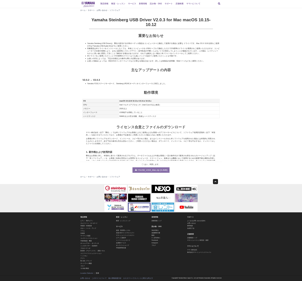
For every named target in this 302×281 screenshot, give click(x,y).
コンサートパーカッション (88, 238)
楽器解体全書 (156, 233)
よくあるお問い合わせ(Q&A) (196, 221)
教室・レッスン (118, 3)
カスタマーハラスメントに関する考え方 (138, 278)
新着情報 (143, 3)
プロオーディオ (85, 248)
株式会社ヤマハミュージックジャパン (199, 252)
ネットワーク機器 (86, 263)
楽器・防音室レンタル (123, 230)
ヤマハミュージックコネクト (125, 235)
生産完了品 (190, 228)
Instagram (155, 243)
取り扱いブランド (86, 261)
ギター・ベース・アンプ (88, 228)
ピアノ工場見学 (121, 238)
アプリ (82, 258)
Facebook (155, 240)
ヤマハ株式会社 (192, 250)
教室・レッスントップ (123, 221)
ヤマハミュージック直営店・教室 (197, 240)
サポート (169, 3)
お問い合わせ (191, 223)
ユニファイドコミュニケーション (91, 253)
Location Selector (86, 273)
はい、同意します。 (152, 164)
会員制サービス (121, 243)
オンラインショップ (122, 245)
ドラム (82, 231)
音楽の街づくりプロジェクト (125, 233)
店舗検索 (180, 3)
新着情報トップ (156, 221)
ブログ (154, 245)
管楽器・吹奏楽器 (86, 226)
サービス (132, 3)
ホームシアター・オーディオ (89, 243)
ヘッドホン (84, 256)
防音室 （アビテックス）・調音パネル (92, 251)
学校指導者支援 (121, 248)
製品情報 (104, 3)
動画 (153, 235)
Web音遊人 (155, 230)
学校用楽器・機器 (86, 241)
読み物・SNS (156, 3)
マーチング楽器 (85, 236)
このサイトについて (99, 278)
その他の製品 (84, 268)
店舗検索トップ (192, 238)
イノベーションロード (123, 240)
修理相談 (190, 226)
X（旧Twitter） (156, 238)
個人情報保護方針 (115, 278)
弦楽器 (82, 233)
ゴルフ (82, 266)
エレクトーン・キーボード (88, 223)
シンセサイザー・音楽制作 (88, 246)
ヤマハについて (193, 3)
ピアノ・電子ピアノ (86, 221)
